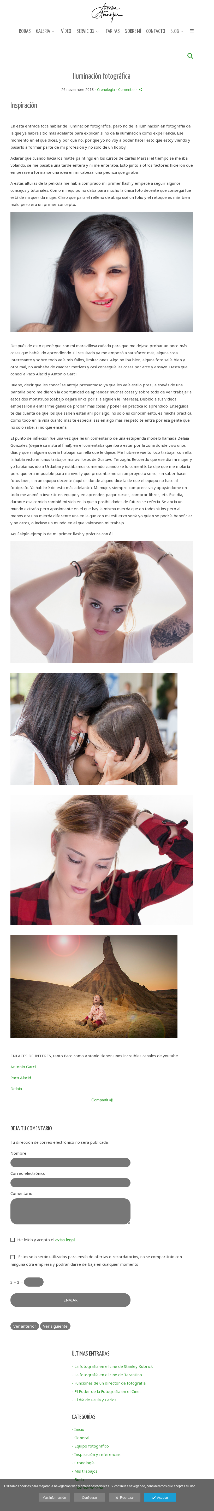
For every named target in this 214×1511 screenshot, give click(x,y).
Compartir (100, 1100)
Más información (54, 1498)
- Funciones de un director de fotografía (109, 1383)
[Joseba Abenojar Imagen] (107, 12)
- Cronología (83, 1462)
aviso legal (65, 1239)
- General (80, 1437)
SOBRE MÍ (133, 31)
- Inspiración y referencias (96, 1454)
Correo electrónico (27, 1173)
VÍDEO (66, 31)
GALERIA (43, 31)
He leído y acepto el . (45, 1239)
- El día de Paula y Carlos (94, 1399)
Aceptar (162, 1498)
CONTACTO (155, 31)
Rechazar (126, 1498)
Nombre (18, 1153)
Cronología (106, 89)
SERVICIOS (85, 31)
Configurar (89, 1498)
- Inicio (78, 1429)
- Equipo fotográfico (90, 1446)
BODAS (25, 31)
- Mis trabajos (84, 1471)
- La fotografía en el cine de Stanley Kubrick (112, 1366)
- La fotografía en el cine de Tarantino (107, 1374)
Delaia (16, 1088)
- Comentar (126, 89)
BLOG (174, 31)
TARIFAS (112, 31)
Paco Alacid (20, 1077)
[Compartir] (140, 89)
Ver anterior (24, 1326)
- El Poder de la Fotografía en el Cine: (106, 1391)
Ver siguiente (55, 1326)
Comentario (21, 1193)
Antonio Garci (23, 1066)
